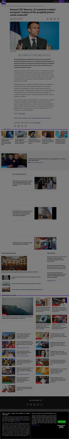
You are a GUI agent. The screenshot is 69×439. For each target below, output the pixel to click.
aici (5, 431)
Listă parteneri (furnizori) (36, 425)
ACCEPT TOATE (61, 421)
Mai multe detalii (16, 421)
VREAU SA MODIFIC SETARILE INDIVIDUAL (61, 426)
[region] (34, 425)
